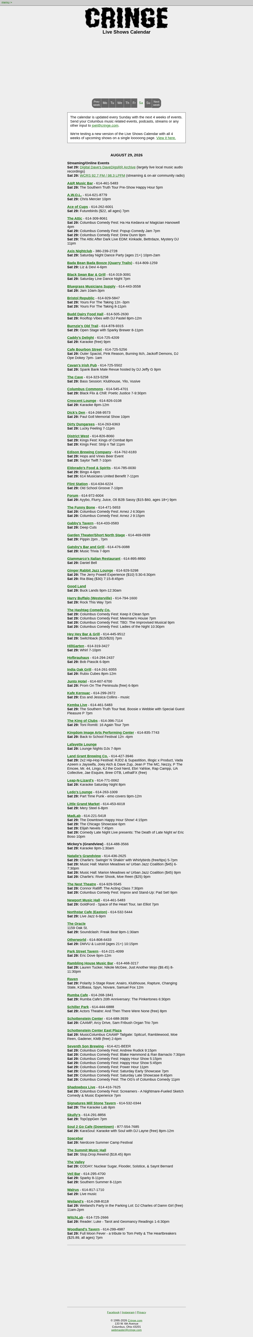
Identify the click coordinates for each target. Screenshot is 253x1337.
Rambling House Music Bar (90, 963)
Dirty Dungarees (81, 424)
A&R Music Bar (80, 183)
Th (127, 103)
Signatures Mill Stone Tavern (91, 1103)
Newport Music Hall (83, 900)
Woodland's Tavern (83, 1229)
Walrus (73, 1190)
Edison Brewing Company (89, 452)
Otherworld (76, 940)
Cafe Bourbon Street (84, 349)
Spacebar (75, 1138)
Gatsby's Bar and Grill (85, 547)
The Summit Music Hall (86, 1150)
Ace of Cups (77, 207)
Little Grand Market (83, 804)
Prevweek (96, 103)
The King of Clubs (82, 721)
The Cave (75, 377)
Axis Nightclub (79, 251)
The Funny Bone (81, 507)
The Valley (76, 1162)
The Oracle (76, 924)
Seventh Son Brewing (85, 1046)
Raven (72, 979)
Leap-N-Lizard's (80, 780)
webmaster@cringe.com (126, 1329)
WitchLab (75, 1217)
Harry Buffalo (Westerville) (89, 598)
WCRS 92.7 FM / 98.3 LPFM (102, 176)
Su (148, 103)
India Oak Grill (79, 669)
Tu (112, 103)
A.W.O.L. (74, 195)
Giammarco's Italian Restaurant (93, 559)
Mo (105, 103)
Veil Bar (73, 1174)
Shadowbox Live (81, 1087)
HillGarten (75, 646)
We (119, 103)
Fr (134, 103)
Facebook (113, 1312)
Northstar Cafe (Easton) (87, 912)
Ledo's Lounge (79, 792)
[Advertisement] (126, 68)
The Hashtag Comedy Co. (88, 610)
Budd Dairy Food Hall (85, 314)
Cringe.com (135, 1320)
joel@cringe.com (105, 125)
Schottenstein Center (85, 1019)
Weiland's (75, 1201)
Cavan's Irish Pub (82, 365)
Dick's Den (76, 413)
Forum (72, 496)
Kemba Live (77, 705)
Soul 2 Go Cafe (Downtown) (90, 1127)
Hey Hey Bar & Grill (83, 634)
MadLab (74, 816)
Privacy (141, 1312)
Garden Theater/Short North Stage (96, 535)
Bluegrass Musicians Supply (91, 286)
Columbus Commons (85, 389)
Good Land (76, 586)
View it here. (166, 138)
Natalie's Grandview (84, 856)
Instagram (128, 1312)
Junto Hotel (77, 681)
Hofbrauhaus (78, 658)
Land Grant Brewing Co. (87, 756)
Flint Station (77, 484)
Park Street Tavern (82, 951)
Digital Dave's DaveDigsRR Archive (108, 167)
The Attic (74, 218)
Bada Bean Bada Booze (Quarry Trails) (99, 263)
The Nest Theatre (81, 884)
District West (78, 436)
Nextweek (156, 103)
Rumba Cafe (77, 995)
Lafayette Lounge (82, 744)
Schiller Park (78, 1007)
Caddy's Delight (80, 338)
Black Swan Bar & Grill (86, 275)
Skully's (73, 1115)
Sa (141, 103)
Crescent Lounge (81, 401)
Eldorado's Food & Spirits (89, 468)
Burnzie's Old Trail (82, 326)
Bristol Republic (80, 298)
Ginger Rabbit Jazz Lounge (90, 570)
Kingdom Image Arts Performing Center (100, 733)
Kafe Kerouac (78, 693)
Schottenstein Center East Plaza (94, 1030)
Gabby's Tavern (80, 523)
